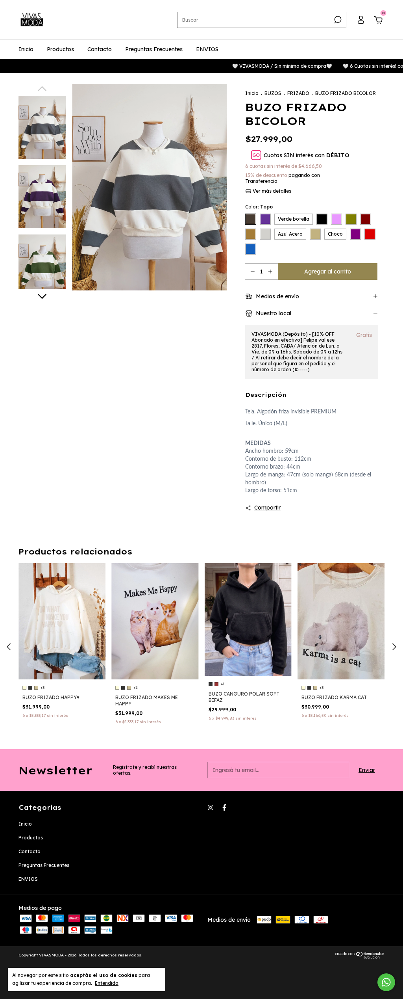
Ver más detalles (271, 191)
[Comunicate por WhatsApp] (386, 982)
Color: (259, 207)
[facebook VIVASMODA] (224, 807)
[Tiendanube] (360, 956)
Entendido (106, 983)
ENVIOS (207, 49)
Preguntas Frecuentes (154, 49)
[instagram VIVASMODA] (210, 807)
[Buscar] (337, 20)
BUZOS (272, 93)
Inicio (25, 49)
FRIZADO (298, 93)
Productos (60, 49)
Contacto (99, 49)
